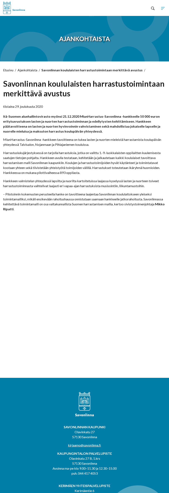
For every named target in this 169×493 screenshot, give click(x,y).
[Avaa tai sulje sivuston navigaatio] (163, 8)
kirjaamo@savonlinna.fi (84, 445)
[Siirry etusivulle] (35, 8)
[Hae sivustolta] (153, 8)
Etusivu (8, 70)
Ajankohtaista (27, 70)
